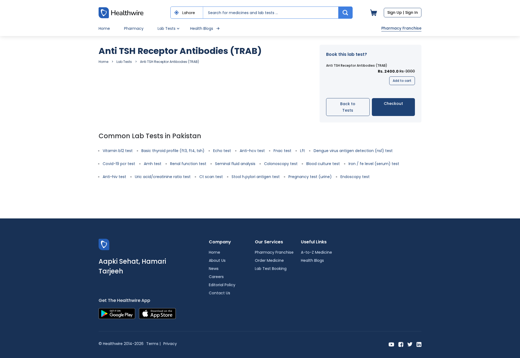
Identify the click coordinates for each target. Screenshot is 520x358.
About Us (217, 260)
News (214, 268)
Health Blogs (201, 28)
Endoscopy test (355, 176)
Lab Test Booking (271, 268)
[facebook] (400, 344)
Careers (216, 276)
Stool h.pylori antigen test (256, 176)
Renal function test (188, 163)
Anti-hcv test (252, 150)
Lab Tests (124, 61)
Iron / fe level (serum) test (374, 163)
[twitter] (409, 344)
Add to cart (402, 80)
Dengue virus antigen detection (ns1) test (353, 150)
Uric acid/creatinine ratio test (163, 176)
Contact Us (219, 293)
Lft (302, 150)
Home (104, 28)
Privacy (170, 343)
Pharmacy (134, 28)
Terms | (153, 343)
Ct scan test (211, 176)
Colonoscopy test (281, 163)
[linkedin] (419, 344)
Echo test (222, 150)
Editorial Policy (222, 285)
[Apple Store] (157, 313)
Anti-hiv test (114, 176)
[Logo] (104, 244)
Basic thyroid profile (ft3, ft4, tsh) (172, 150)
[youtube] (391, 344)
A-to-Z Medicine (316, 252)
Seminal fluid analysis (235, 163)
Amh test (152, 163)
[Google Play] (117, 313)
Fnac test (282, 150)
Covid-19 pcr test (119, 163)
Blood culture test (323, 163)
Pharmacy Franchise (401, 28)
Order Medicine (269, 260)
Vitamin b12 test (118, 150)
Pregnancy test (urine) (310, 176)
